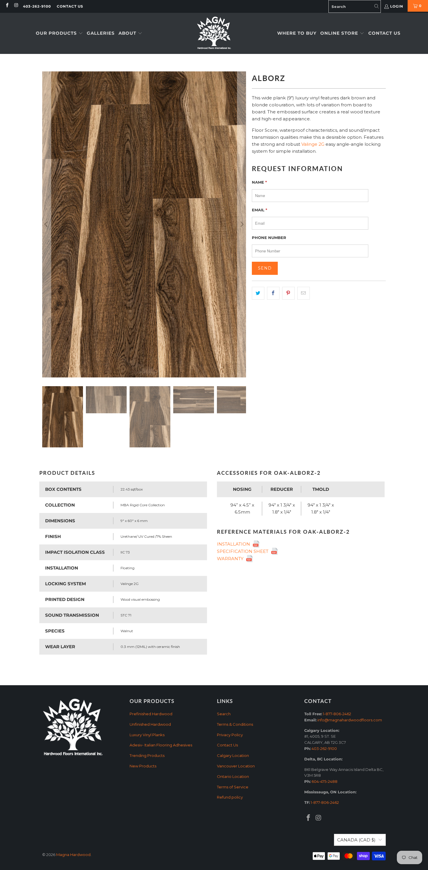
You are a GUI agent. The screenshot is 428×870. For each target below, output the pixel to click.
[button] (59, 33)
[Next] (241, 224)
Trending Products (147, 755)
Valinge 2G (312, 144)
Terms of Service (232, 787)
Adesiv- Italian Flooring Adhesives (161, 745)
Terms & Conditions (235, 724)
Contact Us (70, 6)
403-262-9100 (37, 6)
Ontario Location (233, 776)
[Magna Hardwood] (214, 33)
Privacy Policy (230, 734)
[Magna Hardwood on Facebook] (6, 5)
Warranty (231, 558)
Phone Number (269, 237)
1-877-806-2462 (337, 713)
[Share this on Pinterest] (288, 293)
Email (259, 210)
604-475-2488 (324, 781)
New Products (143, 766)
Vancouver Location (236, 766)
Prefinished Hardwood (151, 713)
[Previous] (46, 224)
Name (259, 182)
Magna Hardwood (73, 854)
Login (396, 6)
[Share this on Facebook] (273, 293)
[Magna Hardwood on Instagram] (15, 5)
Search (224, 713)
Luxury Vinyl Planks (147, 734)
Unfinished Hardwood (150, 724)
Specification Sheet (244, 551)
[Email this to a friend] (303, 293)
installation (234, 544)
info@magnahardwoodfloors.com (349, 720)
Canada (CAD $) (356, 840)
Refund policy (230, 797)
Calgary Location (233, 755)
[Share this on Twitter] (258, 293)
